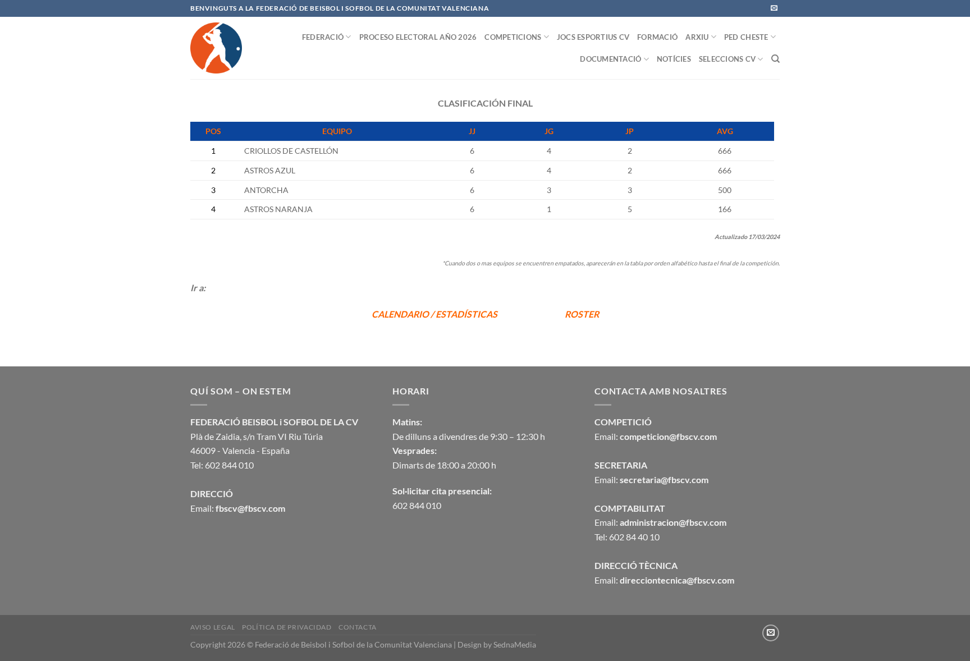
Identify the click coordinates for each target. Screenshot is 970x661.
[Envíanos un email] (774, 8)
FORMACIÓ (657, 37)
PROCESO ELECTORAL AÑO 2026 (418, 37)
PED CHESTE (746, 37)
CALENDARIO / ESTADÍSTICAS (435, 314)
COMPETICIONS (512, 37)
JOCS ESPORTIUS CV (593, 37)
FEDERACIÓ (323, 37)
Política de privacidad (286, 627)
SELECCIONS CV (727, 58)
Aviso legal (212, 627)
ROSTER (582, 314)
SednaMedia (514, 644)
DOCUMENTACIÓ (610, 58)
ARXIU (696, 37)
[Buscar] (775, 59)
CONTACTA (357, 627)
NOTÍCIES (674, 58)
